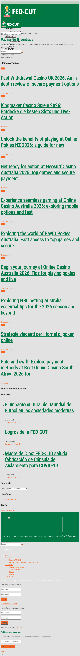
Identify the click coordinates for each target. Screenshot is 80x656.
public (3, 68)
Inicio (3, 35)
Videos (11, 574)
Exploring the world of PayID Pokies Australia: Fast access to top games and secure (40, 239)
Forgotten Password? (9, 604)
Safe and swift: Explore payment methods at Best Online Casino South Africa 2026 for (37, 368)
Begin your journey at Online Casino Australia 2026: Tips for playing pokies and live (38, 273)
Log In (19, 628)
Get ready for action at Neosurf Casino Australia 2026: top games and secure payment (38, 173)
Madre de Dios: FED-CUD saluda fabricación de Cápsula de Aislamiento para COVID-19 (36, 459)
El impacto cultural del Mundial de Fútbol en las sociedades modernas (39, 408)
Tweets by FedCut (7, 510)
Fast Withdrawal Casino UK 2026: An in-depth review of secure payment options (40, 81)
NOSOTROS (9, 558)
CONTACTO (9, 49)
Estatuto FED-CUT (15, 560)
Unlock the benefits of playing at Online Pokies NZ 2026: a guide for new (39, 142)
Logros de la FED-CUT (26, 432)
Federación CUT (11, 500)
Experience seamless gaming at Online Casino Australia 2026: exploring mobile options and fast (39, 206)
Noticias (11, 572)
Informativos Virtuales (16, 567)
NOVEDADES (9, 565)
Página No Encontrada (13, 35)
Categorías (5, 489)
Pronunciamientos (15, 42)
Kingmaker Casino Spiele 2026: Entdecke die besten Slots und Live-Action (35, 111)
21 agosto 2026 (6, 93)
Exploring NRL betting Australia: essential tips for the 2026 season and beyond (38, 307)
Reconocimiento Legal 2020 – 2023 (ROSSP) (23, 33)
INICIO (7, 555)
